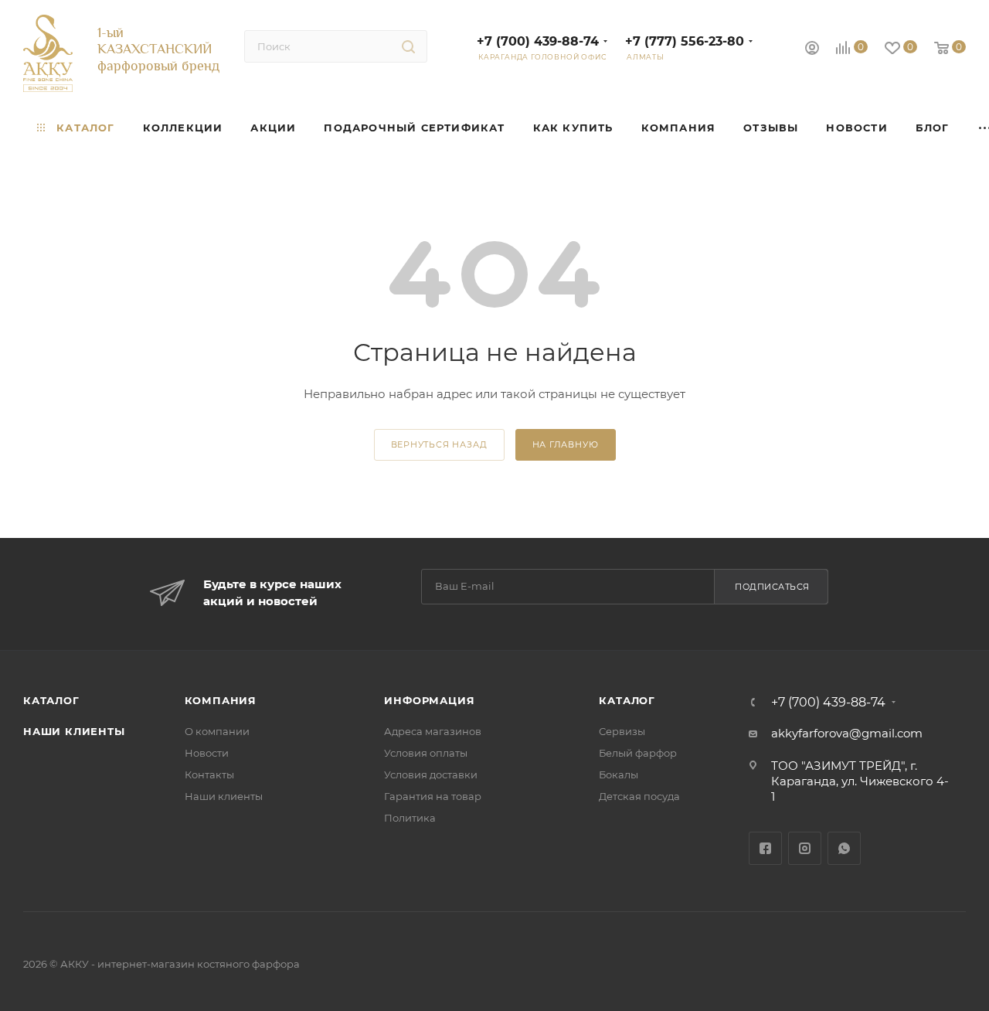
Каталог (51, 700)
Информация (429, 700)
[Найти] (408, 46)
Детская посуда (639, 796)
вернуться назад (439, 444)
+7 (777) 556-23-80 (684, 41)
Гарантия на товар (432, 796)
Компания (221, 700)
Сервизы (622, 731)
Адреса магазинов (432, 731)
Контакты (209, 774)
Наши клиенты (74, 731)
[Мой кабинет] (812, 50)
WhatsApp (844, 848)
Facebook (765, 848)
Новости (207, 753)
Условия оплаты (425, 753)
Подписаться (772, 586)
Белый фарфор (638, 753)
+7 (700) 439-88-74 (538, 41)
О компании (217, 731)
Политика (410, 818)
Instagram (804, 848)
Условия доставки (431, 774)
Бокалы (618, 774)
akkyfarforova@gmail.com (847, 733)
